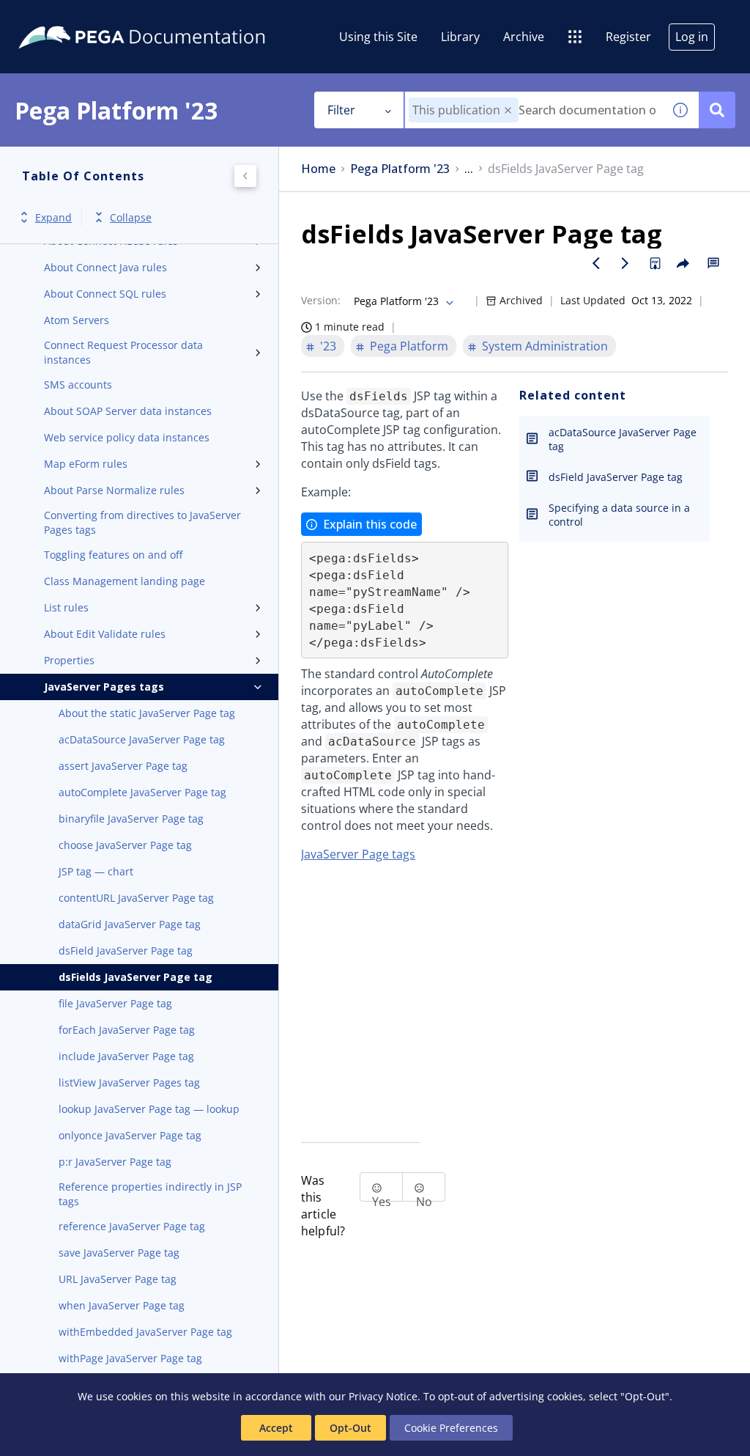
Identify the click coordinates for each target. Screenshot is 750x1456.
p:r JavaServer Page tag (115, 1162)
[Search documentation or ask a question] (717, 110)
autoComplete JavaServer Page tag (142, 792)
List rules (66, 607)
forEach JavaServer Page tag (127, 1030)
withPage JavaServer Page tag (130, 1358)
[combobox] (533, 110)
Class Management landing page (124, 581)
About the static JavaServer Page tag (147, 713)
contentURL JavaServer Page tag (136, 898)
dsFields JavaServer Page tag (135, 977)
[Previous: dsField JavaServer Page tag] (596, 263)
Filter (341, 110)
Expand (53, 217)
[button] (507, 110)
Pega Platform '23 (400, 169)
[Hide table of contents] (245, 176)
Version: (321, 300)
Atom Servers (76, 320)
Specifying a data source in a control (619, 515)
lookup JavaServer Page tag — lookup (149, 1109)
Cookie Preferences (451, 1428)
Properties (69, 660)
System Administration (545, 346)
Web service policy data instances (126, 437)
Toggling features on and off (113, 555)
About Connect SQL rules (105, 294)
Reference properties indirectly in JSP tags (150, 1194)
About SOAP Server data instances (128, 411)
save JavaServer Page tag (119, 1253)
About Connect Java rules (105, 267)
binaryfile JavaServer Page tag (131, 819)
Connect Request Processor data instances (123, 352)
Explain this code (370, 524)
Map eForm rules (85, 464)
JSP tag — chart (96, 871)
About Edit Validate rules (105, 634)
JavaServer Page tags (358, 854)
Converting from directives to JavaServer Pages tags (142, 522)
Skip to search (177, 17)
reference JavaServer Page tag (132, 1226)
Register (628, 37)
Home (318, 169)
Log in (691, 37)
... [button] (468, 169)
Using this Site (378, 37)
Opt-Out (350, 1428)
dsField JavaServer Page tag (126, 950)
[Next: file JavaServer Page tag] (625, 263)
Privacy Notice (383, 1396)
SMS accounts (78, 384)
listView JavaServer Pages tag (129, 1082)
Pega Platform (409, 346)
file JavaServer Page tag (115, 1003)
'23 (328, 346)
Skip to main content (65, 17)
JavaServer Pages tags (104, 687)
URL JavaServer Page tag (118, 1279)
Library (460, 37)
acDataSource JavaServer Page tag (142, 739)
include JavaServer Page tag (126, 1056)
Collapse (131, 217)
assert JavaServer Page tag (123, 766)
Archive (523, 37)
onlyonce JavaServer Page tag (130, 1135)
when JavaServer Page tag (122, 1305)
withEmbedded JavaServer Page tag (145, 1332)
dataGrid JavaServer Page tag (130, 924)
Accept (276, 1428)
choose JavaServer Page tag (125, 845)
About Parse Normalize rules (114, 490)
